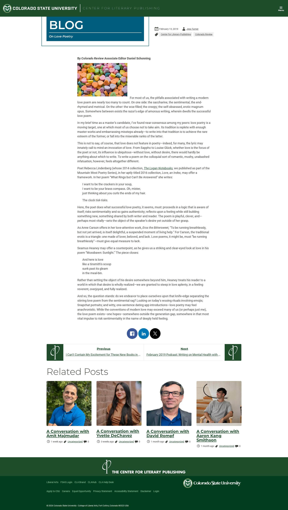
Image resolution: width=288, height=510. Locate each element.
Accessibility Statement (126, 491)
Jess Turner (189, 29)
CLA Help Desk (106, 482)
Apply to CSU (53, 491)
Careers (66, 491)
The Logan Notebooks (158, 168)
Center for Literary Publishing (176, 34)
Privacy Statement (102, 491)
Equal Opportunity (81, 491)
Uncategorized (75, 441)
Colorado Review (203, 34)
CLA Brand (80, 482)
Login (156, 491)
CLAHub (92, 482)
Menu (281, 10)
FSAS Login (66, 482)
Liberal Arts (52, 482)
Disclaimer (145, 491)
